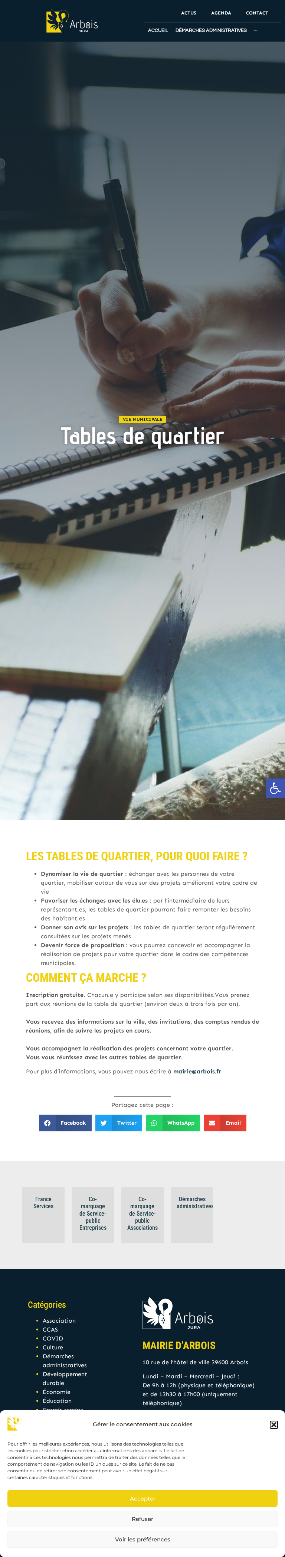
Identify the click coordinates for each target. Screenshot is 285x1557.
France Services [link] (43, 1203)
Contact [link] (257, 13)
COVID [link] (53, 1338)
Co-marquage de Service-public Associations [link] (142, 1213)
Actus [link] (188, 13)
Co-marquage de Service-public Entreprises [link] (93, 1213)
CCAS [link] (50, 1329)
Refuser (142, 1518)
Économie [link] (57, 1391)
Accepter (142, 1498)
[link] (275, 788)
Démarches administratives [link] (195, 1203)
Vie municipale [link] (143, 419)
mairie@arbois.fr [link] (197, 1071)
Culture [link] (53, 1347)
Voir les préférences (142, 1539)
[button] (274, 1424)
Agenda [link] (221, 13)
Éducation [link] (57, 1400)
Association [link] (59, 1320)
